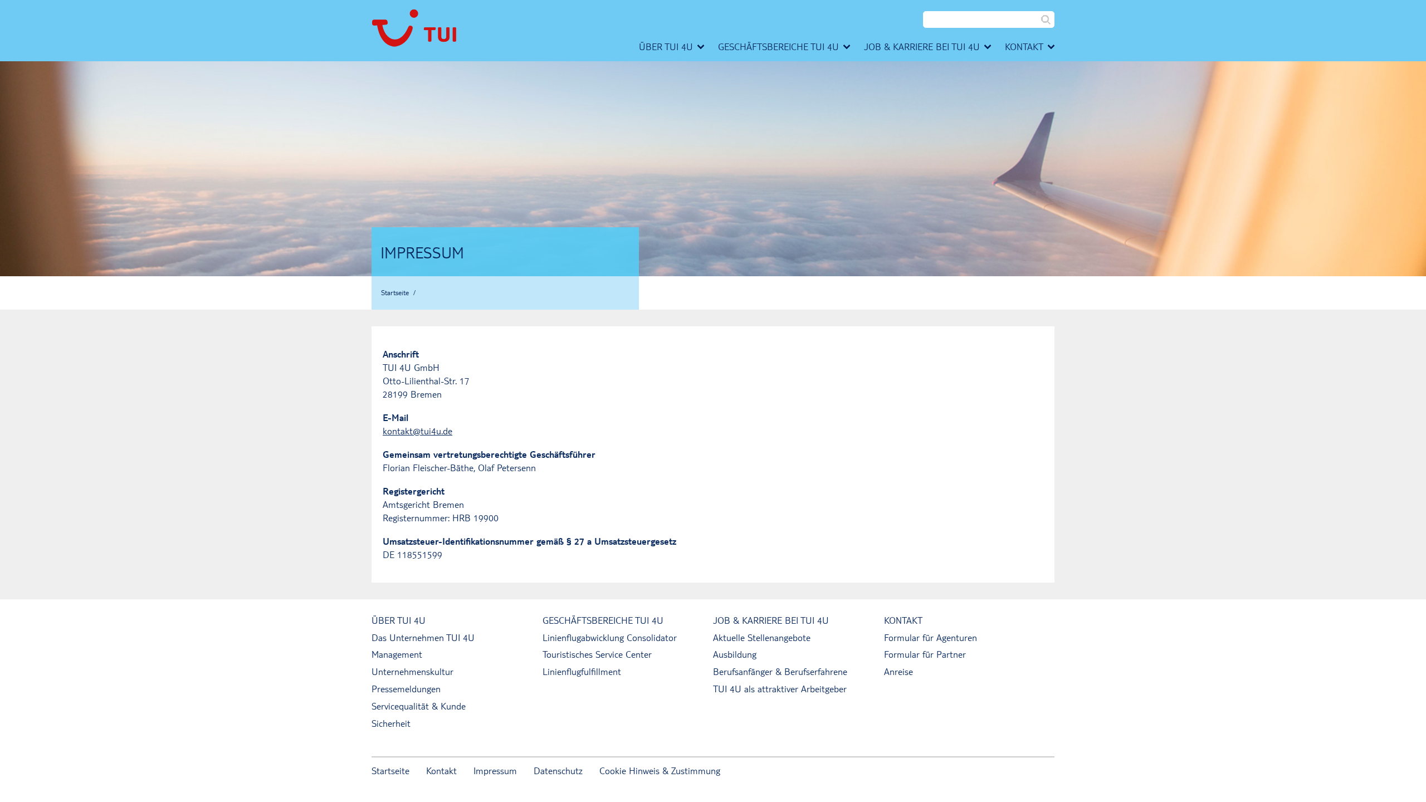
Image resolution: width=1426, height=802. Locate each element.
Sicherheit (391, 723)
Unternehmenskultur (412, 671)
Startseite (395, 292)
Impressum (495, 770)
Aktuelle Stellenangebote (761, 637)
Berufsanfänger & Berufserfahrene (780, 671)
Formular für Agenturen (930, 637)
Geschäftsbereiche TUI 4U (603, 620)
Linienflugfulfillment (582, 671)
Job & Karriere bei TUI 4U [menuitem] (922, 46)
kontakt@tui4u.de (417, 431)
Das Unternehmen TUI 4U (423, 637)
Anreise (898, 671)
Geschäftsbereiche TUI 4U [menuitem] (778, 46)
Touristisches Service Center (597, 654)
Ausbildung (734, 654)
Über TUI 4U (399, 620)
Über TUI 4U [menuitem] (666, 46)
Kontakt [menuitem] (1024, 46)
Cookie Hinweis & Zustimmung (659, 770)
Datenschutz (558, 770)
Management (397, 654)
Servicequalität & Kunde (419, 706)
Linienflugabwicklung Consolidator (610, 637)
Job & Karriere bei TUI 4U (771, 620)
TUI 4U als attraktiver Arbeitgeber (780, 689)
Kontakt (903, 620)
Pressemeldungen (406, 689)
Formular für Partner (925, 654)
